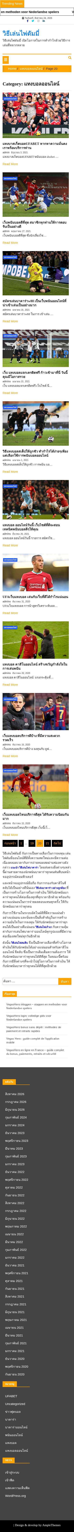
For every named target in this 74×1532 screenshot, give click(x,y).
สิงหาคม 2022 (14, 1203)
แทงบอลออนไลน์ (10, 99)
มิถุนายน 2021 (15, 1312)
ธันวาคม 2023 (14, 1133)
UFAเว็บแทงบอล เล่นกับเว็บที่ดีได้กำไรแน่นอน (35, 597)
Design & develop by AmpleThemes (38, 1525)
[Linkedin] (44, 21)
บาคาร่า (10, 1419)
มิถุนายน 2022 (15, 1218)
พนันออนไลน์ (14, 1435)
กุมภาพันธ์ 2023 (16, 1156)
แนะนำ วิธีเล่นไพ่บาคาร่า (24, 867)
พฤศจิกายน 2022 (16, 1179)
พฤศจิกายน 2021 (16, 1273)
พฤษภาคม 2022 (16, 1226)
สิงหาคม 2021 (14, 1296)
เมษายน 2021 (14, 1327)
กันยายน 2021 (14, 1288)
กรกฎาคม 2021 (15, 1304)
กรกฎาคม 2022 (15, 1211)
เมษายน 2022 (14, 1234)
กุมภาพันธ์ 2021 (16, 1343)
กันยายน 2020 (14, 1374)
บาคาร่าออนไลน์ (16, 1427)
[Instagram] (38, 21)
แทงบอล (11, 1443)
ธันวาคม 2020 (14, 1359)
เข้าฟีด (9, 1480)
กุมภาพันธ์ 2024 (16, 1117)
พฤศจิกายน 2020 (16, 1366)
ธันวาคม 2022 (14, 1172)
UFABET (11, 1396)
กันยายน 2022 (14, 1195)
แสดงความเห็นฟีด (17, 1488)
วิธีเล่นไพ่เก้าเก (43, 927)
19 (32, 843)
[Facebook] (28, 21)
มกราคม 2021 (14, 1351)
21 (47, 843)
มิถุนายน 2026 (15, 1109)
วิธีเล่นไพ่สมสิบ (19, 942)
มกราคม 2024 (14, 1125)
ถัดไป (57, 843)
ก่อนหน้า (10, 843)
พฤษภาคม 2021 (16, 1320)
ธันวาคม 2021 (14, 1265)
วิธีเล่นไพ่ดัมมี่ (21, 33)
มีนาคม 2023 (14, 1148)
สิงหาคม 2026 (14, 1094)
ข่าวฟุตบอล (13, 1411)
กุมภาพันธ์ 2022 (16, 1250)
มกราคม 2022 (14, 1257)
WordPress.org (15, 1496)
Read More (10, 164)
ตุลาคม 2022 (14, 1187)
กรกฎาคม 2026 (15, 1102)
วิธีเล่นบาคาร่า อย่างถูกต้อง (51, 888)
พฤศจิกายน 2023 (16, 1141)
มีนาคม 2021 (14, 1335)
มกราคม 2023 (14, 1164)
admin (6, 152)
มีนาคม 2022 (14, 1242)
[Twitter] (33, 21)
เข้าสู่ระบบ (12, 1472)
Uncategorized (15, 1404)
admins (7, 309)
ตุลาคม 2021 (14, 1281)
